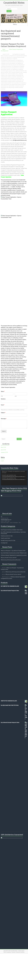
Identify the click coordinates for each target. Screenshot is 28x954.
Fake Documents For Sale (6, 535)
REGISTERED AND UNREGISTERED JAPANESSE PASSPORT (12, 86)
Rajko (3, 49)
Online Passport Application (16, 49)
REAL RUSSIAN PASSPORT (10, 75)
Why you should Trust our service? (8, 557)
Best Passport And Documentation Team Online (11, 529)
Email (2, 405)
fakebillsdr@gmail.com (6, 519)
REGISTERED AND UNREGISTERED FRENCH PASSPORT (15, 84)
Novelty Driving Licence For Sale (8, 540)
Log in (2, 460)
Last (16, 396)
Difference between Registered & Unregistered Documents (14, 555)
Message (4, 418)
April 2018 (3, 450)
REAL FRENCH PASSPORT (10, 73)
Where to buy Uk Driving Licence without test (11, 559)
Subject (3, 412)
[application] (14, 478)
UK (1, 516)
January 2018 (4, 452)
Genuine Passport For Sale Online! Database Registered (13, 45)
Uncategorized (4, 50)
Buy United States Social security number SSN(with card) (13, 553)
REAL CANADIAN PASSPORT (14, 72)
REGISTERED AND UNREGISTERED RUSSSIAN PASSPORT (12, 87)
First (2, 396)
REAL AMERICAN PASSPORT (18, 70)
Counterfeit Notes (14, 2)
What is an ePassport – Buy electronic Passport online (13, 550)
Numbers (3, 399)
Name (3, 391)
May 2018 (3, 447)
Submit (4, 431)
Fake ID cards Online (5, 538)
